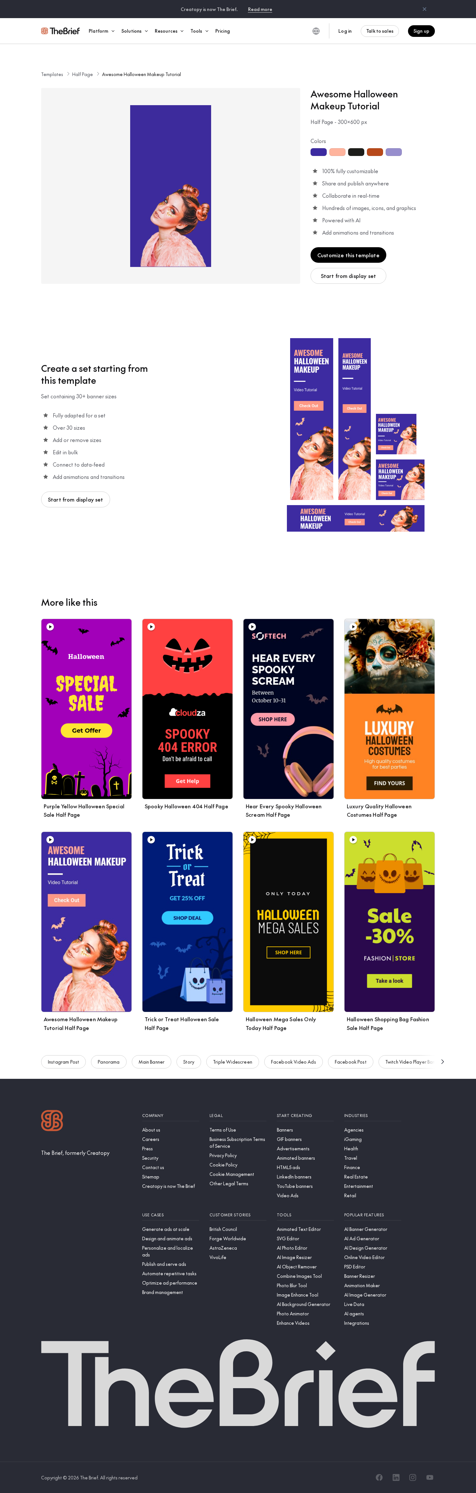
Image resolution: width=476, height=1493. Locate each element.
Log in (345, 31)
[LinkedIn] (396, 1477)
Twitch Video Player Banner (413, 1061)
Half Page (82, 74)
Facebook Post (351, 1061)
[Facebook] (379, 1477)
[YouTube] (430, 1477)
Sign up (421, 31)
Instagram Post (63, 1061)
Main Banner (152, 1061)
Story (188, 1061)
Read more (260, 9)
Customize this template (348, 255)
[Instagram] (413, 1477)
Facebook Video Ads (293, 1061)
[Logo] (52, 1121)
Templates (52, 74)
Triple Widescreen (232, 1061)
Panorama (108, 1061)
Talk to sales (379, 31)
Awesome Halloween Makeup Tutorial (141, 74)
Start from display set (348, 275)
